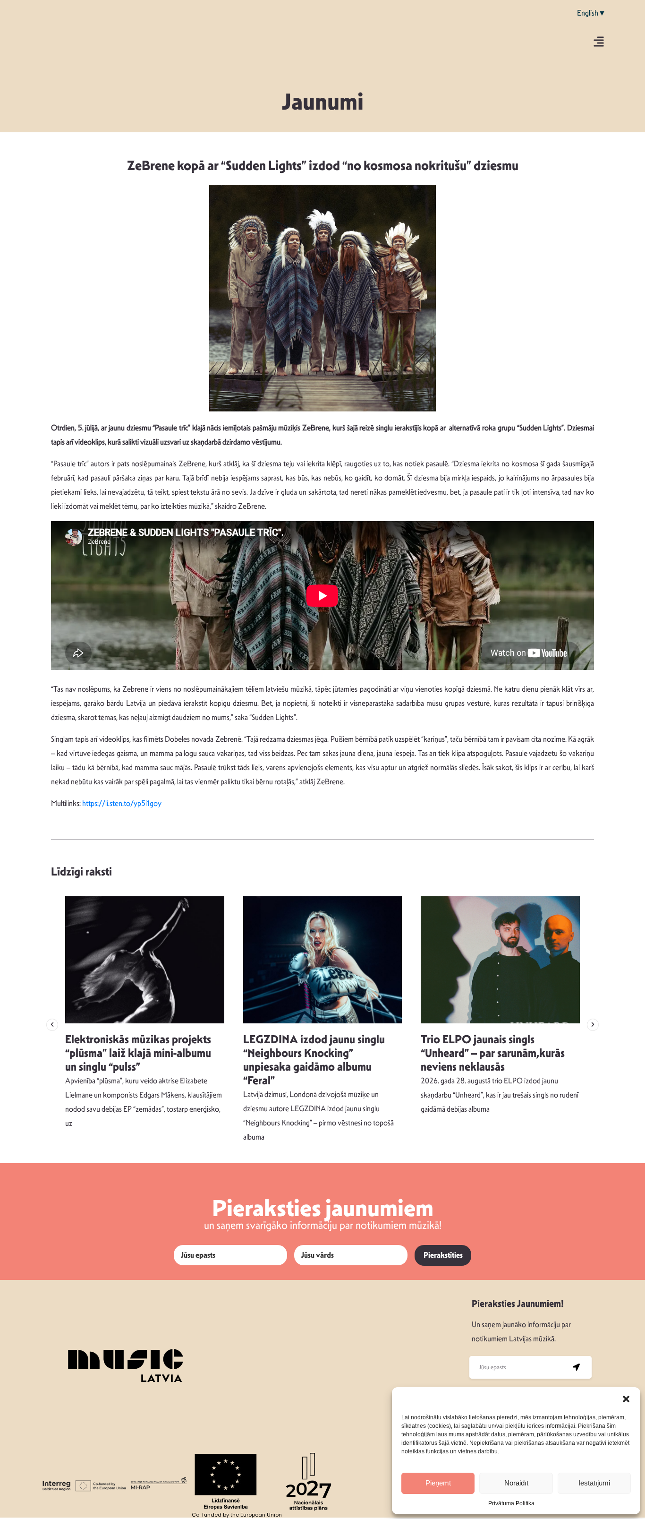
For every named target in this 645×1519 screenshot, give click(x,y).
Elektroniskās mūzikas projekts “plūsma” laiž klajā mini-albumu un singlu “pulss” (138, 1053)
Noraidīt (516, 1483)
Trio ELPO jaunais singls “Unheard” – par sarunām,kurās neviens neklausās (493, 1053)
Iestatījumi (594, 1483)
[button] (626, 1399)
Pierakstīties (443, 1255)
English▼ (591, 13)
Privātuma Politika (511, 1503)
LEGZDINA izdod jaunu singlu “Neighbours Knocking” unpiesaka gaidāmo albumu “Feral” (314, 1059)
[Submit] (576, 1367)
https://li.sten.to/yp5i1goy (121, 803)
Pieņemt (438, 1483)
